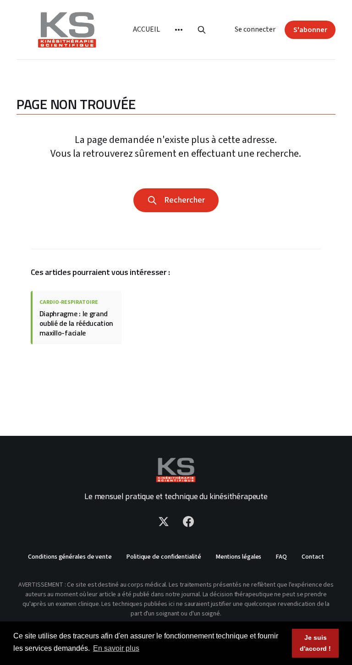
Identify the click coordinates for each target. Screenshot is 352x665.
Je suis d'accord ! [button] (315, 643)
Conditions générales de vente (70, 556)
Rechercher (182, 200)
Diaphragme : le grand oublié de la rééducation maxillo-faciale (76, 323)
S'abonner (310, 30)
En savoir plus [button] (116, 648)
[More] (179, 30)
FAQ (281, 556)
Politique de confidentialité (163, 556)
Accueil (146, 29)
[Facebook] (188, 521)
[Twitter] (163, 521)
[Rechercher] (202, 30)
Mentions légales (239, 556)
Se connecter (255, 29)
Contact (313, 556)
